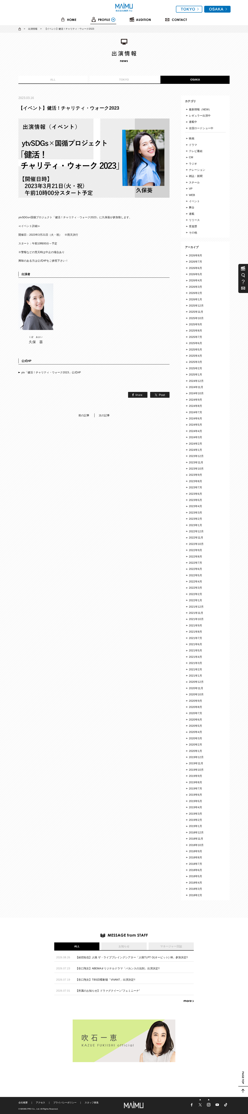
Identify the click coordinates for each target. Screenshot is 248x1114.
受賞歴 (193, 226)
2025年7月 (195, 336)
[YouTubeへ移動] (217, 1106)
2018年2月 (195, 895)
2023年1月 (195, 525)
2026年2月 (195, 293)
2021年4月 (195, 656)
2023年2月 (195, 518)
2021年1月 (195, 675)
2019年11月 (196, 763)
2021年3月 (195, 663)
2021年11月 (196, 612)
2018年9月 (195, 851)
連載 (191, 213)
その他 (193, 232)
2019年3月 (195, 813)
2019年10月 (196, 769)
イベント (194, 201)
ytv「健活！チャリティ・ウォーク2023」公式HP (51, 372)
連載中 (193, 121)
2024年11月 (196, 387)
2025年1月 (195, 374)
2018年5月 (195, 876)
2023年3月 (195, 512)
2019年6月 (195, 794)
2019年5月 (195, 801)
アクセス (40, 1102)
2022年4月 (195, 581)
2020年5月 (195, 725)
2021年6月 (195, 644)
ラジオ (193, 163)
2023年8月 (195, 481)
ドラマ (193, 144)
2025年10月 (196, 318)
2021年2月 (195, 669)
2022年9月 (195, 550)
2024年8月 (195, 405)
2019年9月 (195, 775)
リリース (194, 220)
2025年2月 (195, 368)
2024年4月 (195, 431)
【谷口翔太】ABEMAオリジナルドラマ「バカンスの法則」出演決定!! (118, 968)
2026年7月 (195, 261)
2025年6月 (195, 343)
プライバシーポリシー (65, 1102)
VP (190, 188)
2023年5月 (195, 500)
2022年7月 (195, 562)
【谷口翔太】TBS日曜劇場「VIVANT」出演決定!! (105, 979)
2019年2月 (195, 819)
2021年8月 (195, 631)
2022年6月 (195, 568)
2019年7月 (195, 788)
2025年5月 (195, 349)
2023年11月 (196, 462)
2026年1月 (195, 299)
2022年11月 (196, 537)
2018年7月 (195, 863)
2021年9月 (195, 625)
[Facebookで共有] (136, 395)
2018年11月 (196, 838)
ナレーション (197, 169)
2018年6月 (195, 870)
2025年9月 (195, 324)
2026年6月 (195, 268)
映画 (191, 138)
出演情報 (32, 28)
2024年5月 (195, 424)
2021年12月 (196, 606)
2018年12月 (196, 832)
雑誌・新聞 (195, 176)
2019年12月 (196, 757)
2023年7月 (195, 487)
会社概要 (23, 1102)
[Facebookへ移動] (192, 1106)
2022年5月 (195, 575)
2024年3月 (195, 437)
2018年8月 (195, 857)
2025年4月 (195, 355)
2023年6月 (195, 493)
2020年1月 (195, 750)
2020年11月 (196, 688)
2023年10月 (196, 468)
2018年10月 (196, 845)
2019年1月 (195, 826)
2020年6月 (195, 719)
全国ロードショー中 (201, 128)
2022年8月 (195, 556)
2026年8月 (195, 255)
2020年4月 (195, 732)
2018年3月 (195, 888)
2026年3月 (195, 286)
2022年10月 (196, 543)
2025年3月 (195, 361)
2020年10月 (196, 694)
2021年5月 (195, 650)
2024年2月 (195, 443)
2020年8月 (195, 707)
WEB (192, 195)
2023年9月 (195, 474)
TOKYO (124, 79)
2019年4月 (195, 807)
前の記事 (83, 415)
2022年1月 (195, 600)
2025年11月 (196, 311)
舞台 (191, 207)
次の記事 (104, 415)
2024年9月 (195, 399)
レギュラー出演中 (200, 115)
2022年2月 (195, 594)
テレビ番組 (195, 151)
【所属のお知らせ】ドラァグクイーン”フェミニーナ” (108, 990)
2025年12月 (196, 305)
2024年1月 (195, 449)
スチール (194, 182)
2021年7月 (195, 638)
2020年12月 (196, 681)
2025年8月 (195, 330)
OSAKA (195, 79)
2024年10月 (196, 393)
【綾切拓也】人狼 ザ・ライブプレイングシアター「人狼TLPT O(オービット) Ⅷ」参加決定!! (132, 957)
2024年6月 (195, 418)
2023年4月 (195, 506)
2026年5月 (195, 274)
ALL (53, 79)
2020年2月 (195, 744)
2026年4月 (195, 280)
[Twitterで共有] (159, 395)
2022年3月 (195, 587)
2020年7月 (195, 713)
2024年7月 (195, 412)
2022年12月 (196, 531)
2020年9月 (195, 700)
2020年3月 (195, 738)
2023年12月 (196, 456)
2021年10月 (196, 619)
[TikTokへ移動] (226, 1106)
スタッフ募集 (92, 1102)
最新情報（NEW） (200, 109)
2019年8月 (195, 782)
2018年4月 (195, 882)
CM (191, 157)
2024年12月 (196, 380)
